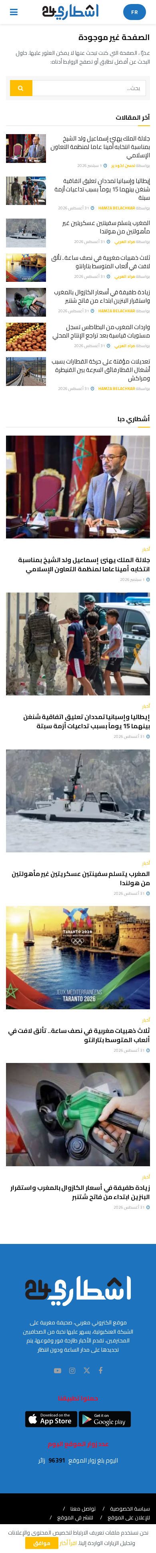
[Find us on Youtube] (57, 1371)
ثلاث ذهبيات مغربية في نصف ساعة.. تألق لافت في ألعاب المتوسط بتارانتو (100, 262)
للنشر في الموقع (75, 1517)
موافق (41, 1543)
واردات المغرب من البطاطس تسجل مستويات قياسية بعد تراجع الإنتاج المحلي (101, 331)
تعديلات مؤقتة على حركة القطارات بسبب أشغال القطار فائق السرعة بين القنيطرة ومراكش (101, 370)
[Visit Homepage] (70, 12)
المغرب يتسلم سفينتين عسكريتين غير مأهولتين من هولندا (106, 227)
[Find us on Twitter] (86, 1371)
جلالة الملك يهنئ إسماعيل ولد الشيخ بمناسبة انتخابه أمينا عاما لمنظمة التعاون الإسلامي (100, 147)
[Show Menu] (14, 12)
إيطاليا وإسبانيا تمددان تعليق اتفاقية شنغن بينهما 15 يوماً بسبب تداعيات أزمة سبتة (102, 189)
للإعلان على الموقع (129, 1517)
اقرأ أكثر (68, 1543)
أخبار (146, 549)
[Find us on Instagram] (72, 1371)
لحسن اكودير (123, 165)
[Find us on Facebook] (100, 1371)
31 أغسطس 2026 (74, 208)
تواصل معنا (83, 1508)
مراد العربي (124, 241)
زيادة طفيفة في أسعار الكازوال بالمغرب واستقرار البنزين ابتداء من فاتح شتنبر (102, 296)
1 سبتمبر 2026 (90, 165)
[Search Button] (21, 88)
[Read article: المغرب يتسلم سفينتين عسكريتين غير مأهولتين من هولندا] (26, 233)
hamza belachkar (116, 208)
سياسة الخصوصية (130, 1508)
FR (134, 12)
